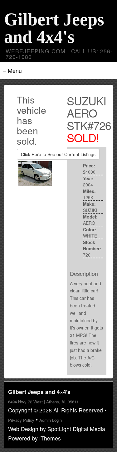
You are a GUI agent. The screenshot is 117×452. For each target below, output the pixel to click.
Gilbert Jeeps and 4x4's (54, 28)
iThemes (50, 438)
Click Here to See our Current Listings (58, 154)
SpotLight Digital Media (76, 429)
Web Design (23, 429)
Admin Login (50, 420)
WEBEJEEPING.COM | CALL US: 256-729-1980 (59, 53)
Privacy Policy (21, 420)
